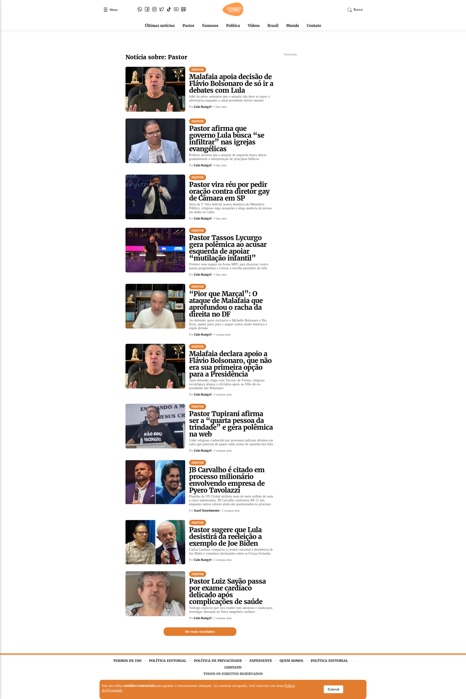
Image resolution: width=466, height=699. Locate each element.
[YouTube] (176, 10)
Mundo (292, 25)
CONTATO (233, 667)
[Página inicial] (233, 15)
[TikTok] (168, 10)
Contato (314, 25)
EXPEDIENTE (261, 660)
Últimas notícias (160, 25)
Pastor (188, 25)
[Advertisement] (320, 130)
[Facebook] (147, 10)
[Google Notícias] (183, 10)
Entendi (333, 689)
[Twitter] (161, 10)
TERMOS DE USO (127, 660)
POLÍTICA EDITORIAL (167, 660)
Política (233, 25)
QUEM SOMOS (291, 660)
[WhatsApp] (139, 10)
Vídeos (254, 25)
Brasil (272, 25)
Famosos (210, 25)
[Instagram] (154, 10)
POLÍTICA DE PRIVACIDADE (218, 660)
